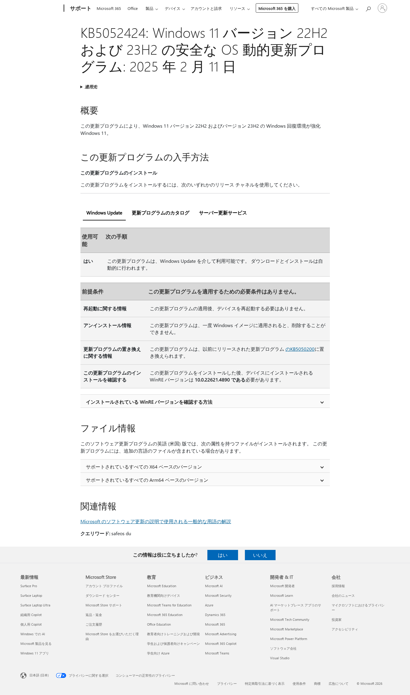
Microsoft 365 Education (164, 614)
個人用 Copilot (31, 624)
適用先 (91, 87)
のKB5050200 (300, 349)
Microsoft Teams (217, 653)
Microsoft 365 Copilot (221, 643)
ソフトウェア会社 (283, 648)
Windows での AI (32, 634)
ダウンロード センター (102, 595)
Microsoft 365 (109, 8)
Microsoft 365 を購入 (277, 8)
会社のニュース (343, 595)
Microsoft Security (218, 595)
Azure (209, 605)
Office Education (159, 624)
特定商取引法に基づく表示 (265, 683)
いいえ (260, 555)
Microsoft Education (161, 586)
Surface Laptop (31, 595)
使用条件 (299, 683)
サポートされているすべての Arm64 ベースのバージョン (147, 480)
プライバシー (227, 683)
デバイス (172, 8)
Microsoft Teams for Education (169, 605)
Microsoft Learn (281, 595)
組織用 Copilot (31, 614)
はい (223, 555)
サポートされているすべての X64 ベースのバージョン (144, 466)
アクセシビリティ (345, 629)
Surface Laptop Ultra (35, 605)
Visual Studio (279, 658)
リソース (237, 8)
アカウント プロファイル (104, 586)
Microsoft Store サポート (104, 605)
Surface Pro (28, 586)
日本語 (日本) (39, 675)
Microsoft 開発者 (282, 586)
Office (133, 8)
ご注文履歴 (94, 624)
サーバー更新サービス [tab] (223, 212)
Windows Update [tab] (104, 212)
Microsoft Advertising (220, 634)
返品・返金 (94, 614)
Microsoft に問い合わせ (191, 683)
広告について (338, 683)
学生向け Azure (158, 653)
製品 (149, 8)
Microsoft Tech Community (289, 619)
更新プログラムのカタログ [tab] (160, 212)
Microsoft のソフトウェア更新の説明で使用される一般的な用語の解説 (155, 521)
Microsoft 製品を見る (36, 643)
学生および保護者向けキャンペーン (173, 643)
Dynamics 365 (215, 614)
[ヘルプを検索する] (368, 7)
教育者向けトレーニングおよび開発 (173, 634)
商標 (317, 683)
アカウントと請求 (206, 8)
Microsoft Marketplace (286, 629)
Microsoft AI (214, 586)
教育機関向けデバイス (163, 595)
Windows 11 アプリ (34, 653)
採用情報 (338, 586)
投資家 (337, 619)
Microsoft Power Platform (288, 638)
